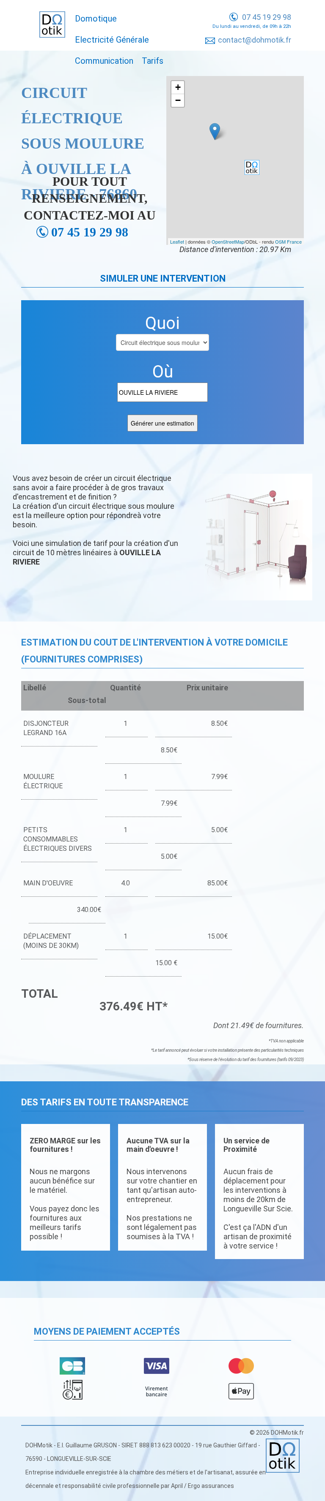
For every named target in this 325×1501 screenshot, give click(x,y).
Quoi (162, 323)
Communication (104, 61)
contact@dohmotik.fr (254, 39)
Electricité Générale (112, 40)
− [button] (178, 100)
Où (162, 372)
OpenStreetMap (228, 241)
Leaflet (177, 241)
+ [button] (178, 87)
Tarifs (152, 61)
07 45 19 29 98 (266, 17)
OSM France (288, 241)
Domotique (96, 19)
